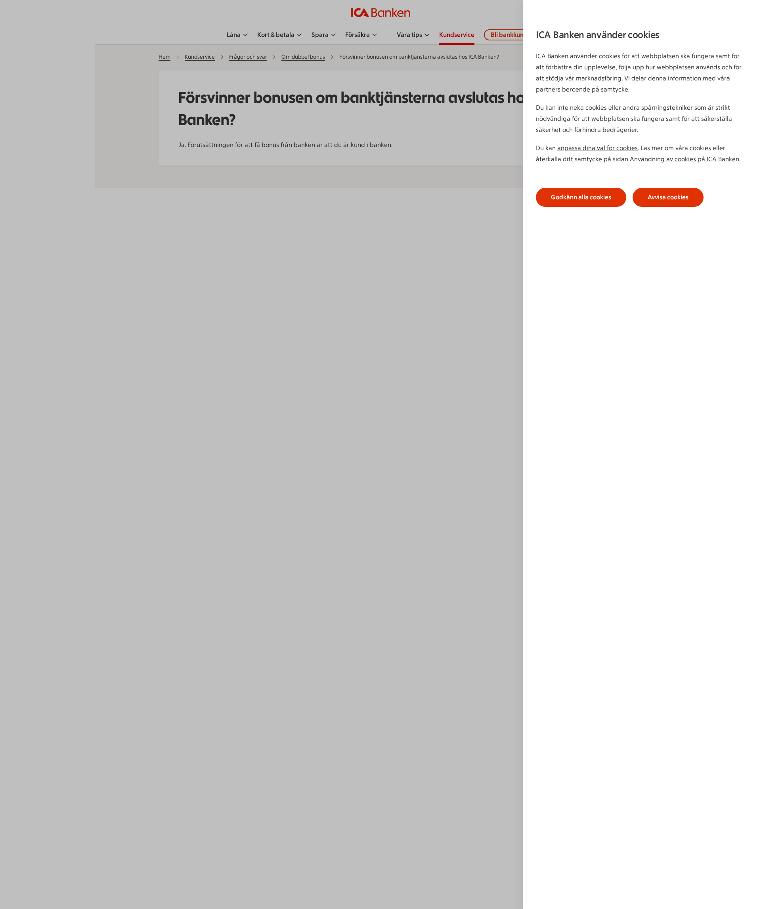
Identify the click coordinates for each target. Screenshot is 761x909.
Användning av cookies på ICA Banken (684, 159)
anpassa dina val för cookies (597, 148)
